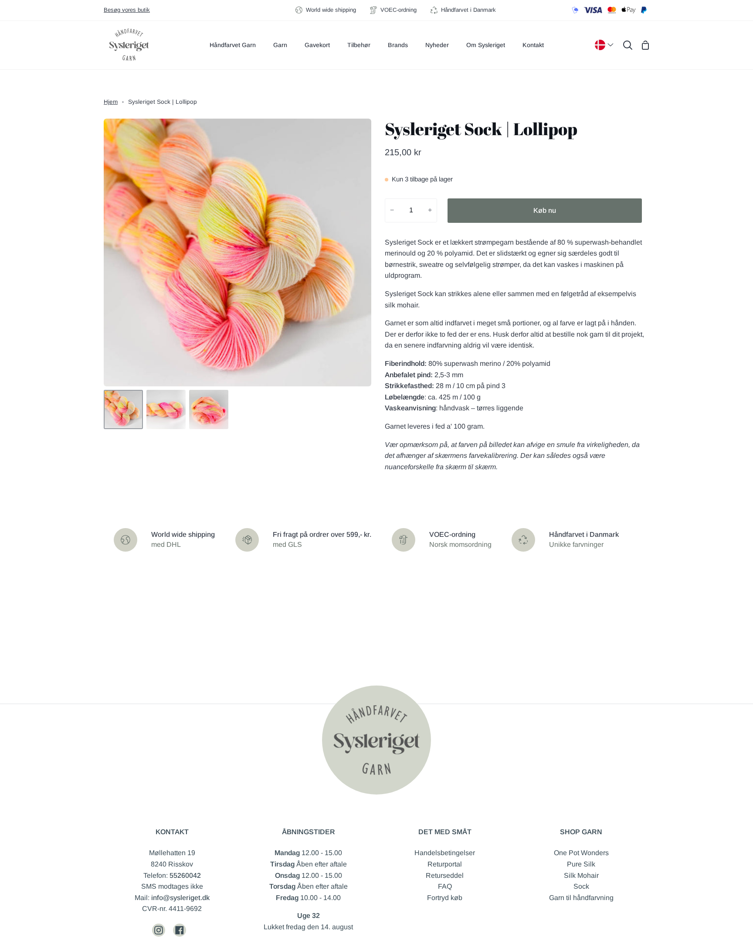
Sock (581, 886)
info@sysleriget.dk (180, 897)
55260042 (185, 875)
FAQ (445, 886)
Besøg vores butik (127, 10)
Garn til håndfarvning (581, 897)
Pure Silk (581, 864)
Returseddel (445, 875)
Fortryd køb (444, 897)
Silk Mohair (581, 875)
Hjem (111, 102)
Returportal (444, 864)
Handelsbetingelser (444, 852)
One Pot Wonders (581, 852)
